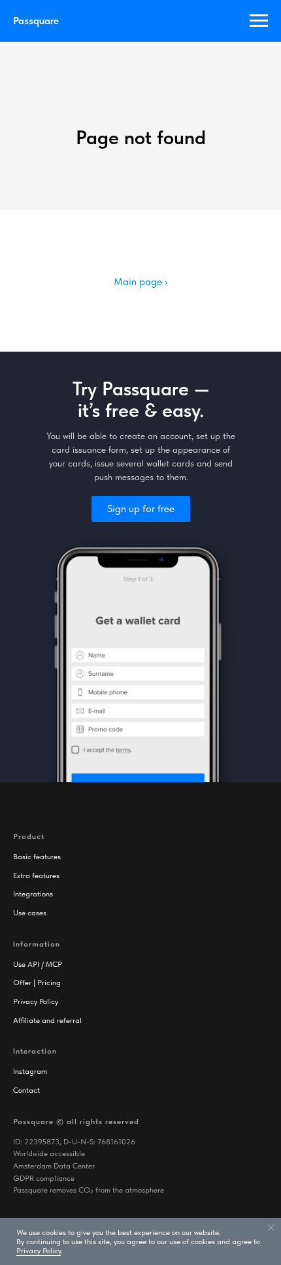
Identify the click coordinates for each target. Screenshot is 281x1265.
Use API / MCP (37, 964)
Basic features (37, 856)
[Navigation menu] (259, 20)
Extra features (36, 875)
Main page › (140, 281)
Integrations (33, 893)
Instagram (30, 1071)
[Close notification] (271, 1227)
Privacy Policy (35, 1001)
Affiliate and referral (47, 1020)
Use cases (29, 912)
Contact (26, 1090)
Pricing (49, 982)
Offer (22, 982)
